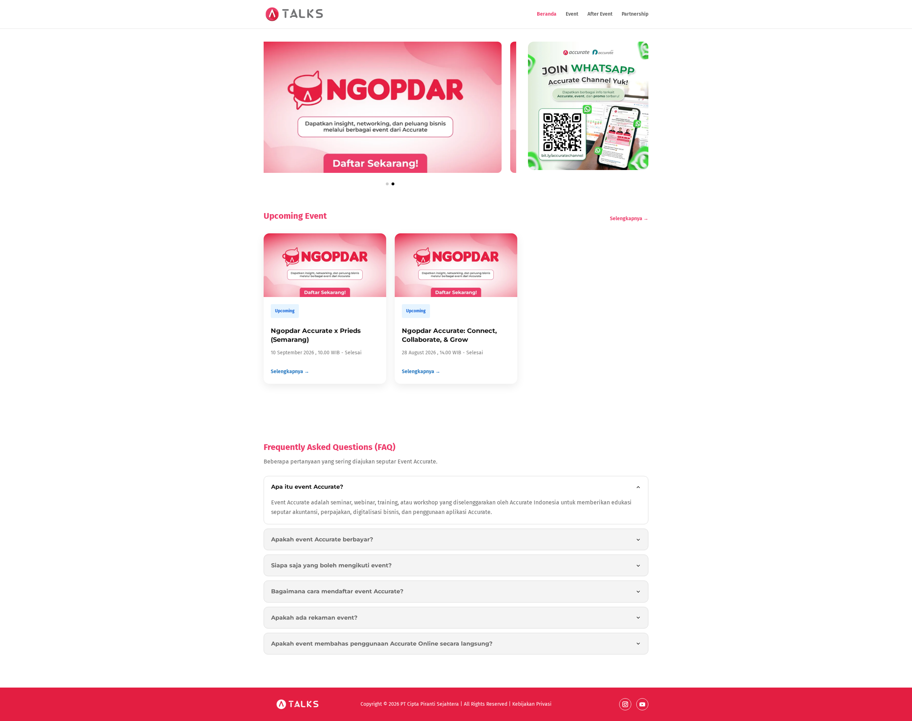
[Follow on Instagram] (625, 704)
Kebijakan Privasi (531, 704)
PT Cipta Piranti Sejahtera (429, 704)
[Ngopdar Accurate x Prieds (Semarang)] (390, 171)
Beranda (546, 14)
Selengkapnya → (629, 219)
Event (572, 14)
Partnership (635, 14)
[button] (387, 183)
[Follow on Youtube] (642, 704)
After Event (599, 14)
